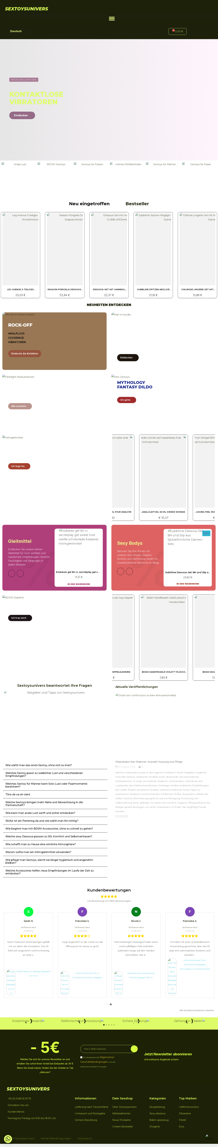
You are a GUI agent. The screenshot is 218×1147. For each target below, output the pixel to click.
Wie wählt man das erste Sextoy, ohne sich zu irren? (38, 765)
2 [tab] (110, 1004)
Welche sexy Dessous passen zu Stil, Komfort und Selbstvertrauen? (48, 836)
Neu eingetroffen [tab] (89, 203)
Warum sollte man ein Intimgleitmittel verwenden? (38, 852)
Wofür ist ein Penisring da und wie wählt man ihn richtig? (41, 820)
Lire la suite (121, 815)
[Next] (20, 573)
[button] (111, 18)
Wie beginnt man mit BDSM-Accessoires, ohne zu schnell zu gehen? (49, 828)
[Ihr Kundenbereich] (194, 32)
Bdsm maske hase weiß (163, 672)
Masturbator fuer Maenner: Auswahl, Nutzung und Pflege (148, 761)
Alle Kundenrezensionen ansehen (197, 1010)
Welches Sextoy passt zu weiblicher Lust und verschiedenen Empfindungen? (44, 774)
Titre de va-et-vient (17, 794)
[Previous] (11, 573)
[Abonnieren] (134, 1048)
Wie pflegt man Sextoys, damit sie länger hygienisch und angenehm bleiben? (49, 861)
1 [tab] (107, 1004)
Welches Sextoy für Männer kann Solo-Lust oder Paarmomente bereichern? (46, 785)
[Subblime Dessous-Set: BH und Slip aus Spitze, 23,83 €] (188, 557)
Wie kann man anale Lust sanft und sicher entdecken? (40, 812)
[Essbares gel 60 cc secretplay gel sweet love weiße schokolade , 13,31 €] (79, 558)
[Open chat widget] (209, 1138)
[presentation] (112, 761)
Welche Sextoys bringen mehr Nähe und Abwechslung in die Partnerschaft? (44, 804)
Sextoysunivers (26, 8)
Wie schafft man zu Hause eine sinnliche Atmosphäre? (40, 844)
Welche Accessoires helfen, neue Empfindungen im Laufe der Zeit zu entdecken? (49, 872)
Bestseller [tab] (137, 203)
